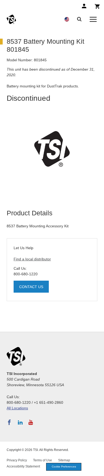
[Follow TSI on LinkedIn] (20, 422)
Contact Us (31, 287)
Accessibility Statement (23, 466)
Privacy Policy (17, 460)
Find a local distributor (32, 259)
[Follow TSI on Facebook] (9, 422)
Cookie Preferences (64, 466)
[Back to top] (97, 469)
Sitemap (64, 460)
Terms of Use (42, 460)
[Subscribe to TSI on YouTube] (31, 422)
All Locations (17, 408)
